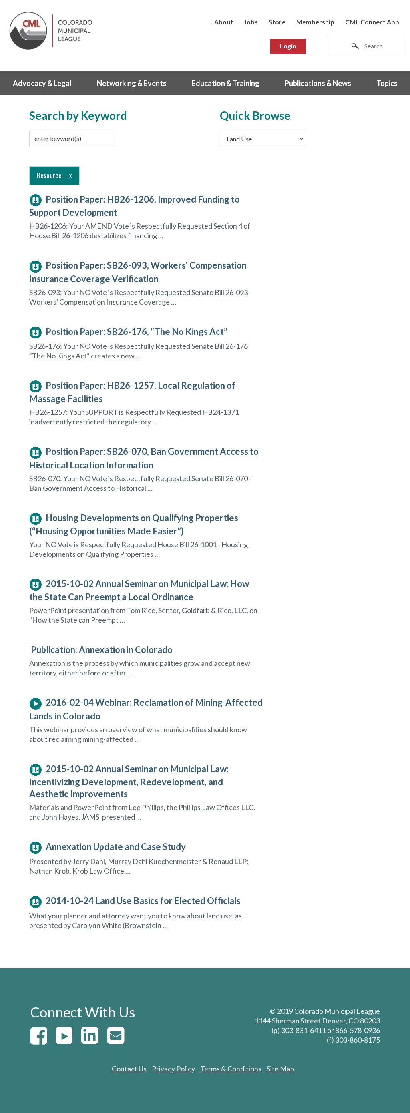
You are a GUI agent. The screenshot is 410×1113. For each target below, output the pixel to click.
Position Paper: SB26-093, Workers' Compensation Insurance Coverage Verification (138, 272)
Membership (315, 22)
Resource (50, 175)
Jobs (251, 22)
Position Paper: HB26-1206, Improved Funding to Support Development (134, 206)
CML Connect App (372, 22)
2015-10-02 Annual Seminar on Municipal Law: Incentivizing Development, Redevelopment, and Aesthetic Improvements (129, 781)
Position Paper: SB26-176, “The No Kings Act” (135, 331)
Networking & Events (132, 83)
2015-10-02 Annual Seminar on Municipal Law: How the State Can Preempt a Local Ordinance (139, 590)
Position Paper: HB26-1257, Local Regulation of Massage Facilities (132, 392)
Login (288, 46)
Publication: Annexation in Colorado (101, 649)
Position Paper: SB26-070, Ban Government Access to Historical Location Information (144, 458)
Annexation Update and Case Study (115, 846)
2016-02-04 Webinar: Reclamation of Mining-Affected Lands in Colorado (146, 709)
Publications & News (318, 83)
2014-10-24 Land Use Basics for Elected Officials (142, 900)
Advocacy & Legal (42, 83)
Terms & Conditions (230, 1068)
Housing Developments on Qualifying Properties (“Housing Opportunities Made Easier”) (133, 524)
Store (277, 22)
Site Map (280, 1068)
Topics (387, 83)
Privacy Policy (173, 1068)
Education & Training (225, 83)
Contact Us (129, 1068)
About (223, 22)
